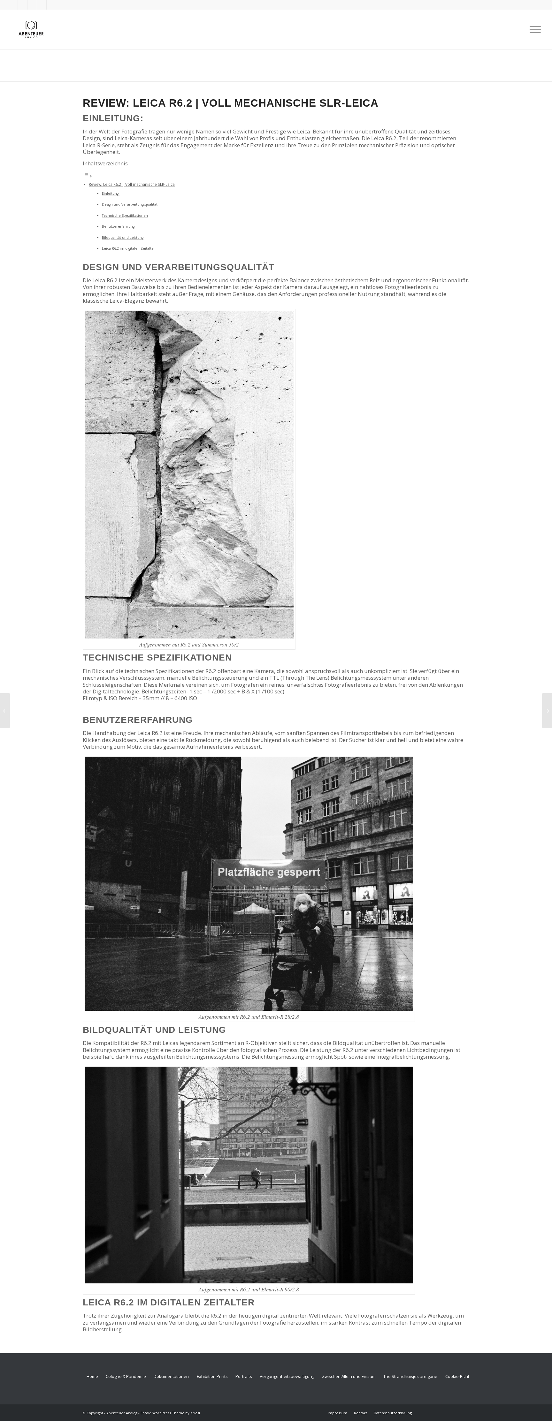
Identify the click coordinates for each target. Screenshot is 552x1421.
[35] (31, 29)
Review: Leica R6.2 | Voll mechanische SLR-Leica (132, 184)
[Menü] (533, 29)
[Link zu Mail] (51, 5)
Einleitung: (110, 193)
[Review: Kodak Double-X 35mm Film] (5, 710)
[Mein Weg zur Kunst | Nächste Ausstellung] (547, 710)
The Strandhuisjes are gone (410, 1376)
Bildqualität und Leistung (122, 237)
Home (92, 1376)
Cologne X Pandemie (126, 1376)
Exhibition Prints (212, 1376)
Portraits (243, 1376)
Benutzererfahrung (118, 226)
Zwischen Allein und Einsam (349, 1376)
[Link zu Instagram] (32, 5)
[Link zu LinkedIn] (41, 5)
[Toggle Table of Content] (87, 176)
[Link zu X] (13, 5)
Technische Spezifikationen (125, 215)
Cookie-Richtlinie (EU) (465, 1376)
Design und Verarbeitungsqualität (129, 204)
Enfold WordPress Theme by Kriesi (170, 1412)
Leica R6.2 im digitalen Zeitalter (128, 248)
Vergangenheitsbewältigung (287, 1376)
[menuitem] (533, 29)
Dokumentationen (171, 1376)
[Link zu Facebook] (22, 5)
